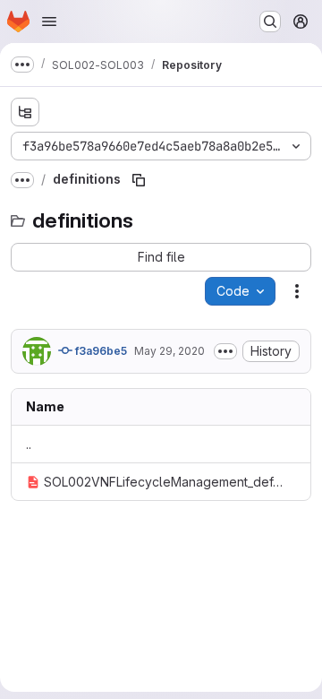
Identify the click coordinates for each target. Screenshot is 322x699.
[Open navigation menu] (49, 21)
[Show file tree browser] (25, 112)
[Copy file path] (138, 180)
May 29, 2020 (169, 351)
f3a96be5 (99, 351)
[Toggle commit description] (225, 351)
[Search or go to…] (270, 21)
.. (28, 444)
